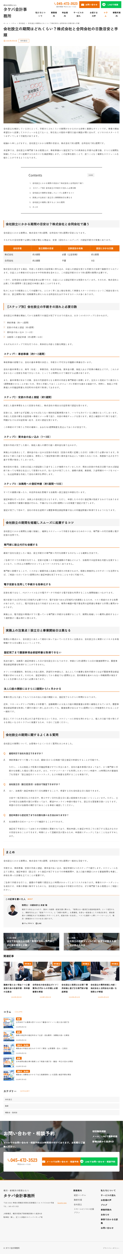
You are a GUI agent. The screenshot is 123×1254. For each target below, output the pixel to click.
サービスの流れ (108, 1195)
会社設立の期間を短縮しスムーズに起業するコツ (53, 192)
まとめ (35, 207)
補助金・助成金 (11, 1112)
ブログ (104, 1204)
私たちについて (108, 1190)
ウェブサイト (29, 923)
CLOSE (91, 175)
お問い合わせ (107, 1227)
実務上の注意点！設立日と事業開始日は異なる (52, 197)
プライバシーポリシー (111, 1248)
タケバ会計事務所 (19, 1195)
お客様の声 (106, 1199)
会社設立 (23, 40)
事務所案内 (106, 1209)
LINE (39, 923)
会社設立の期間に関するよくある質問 (48, 202)
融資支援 (78, 1199)
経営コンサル (80, 1195)
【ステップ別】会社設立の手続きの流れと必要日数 (54, 188)
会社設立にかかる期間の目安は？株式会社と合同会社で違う (58, 183)
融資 (7, 1106)
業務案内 (77, 1190)
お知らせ (105, 1214)
